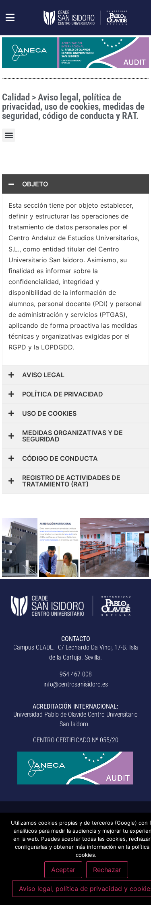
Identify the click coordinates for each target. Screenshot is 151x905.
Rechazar (107, 870)
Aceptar (63, 870)
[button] (6, 18)
